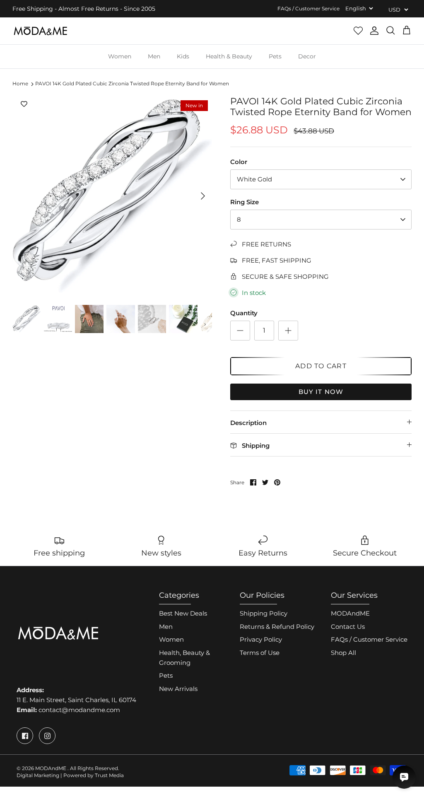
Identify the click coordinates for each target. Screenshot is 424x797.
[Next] (203, 196)
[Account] (374, 31)
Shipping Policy (263, 613)
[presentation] (17, 324)
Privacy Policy (261, 639)
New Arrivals (178, 689)
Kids (183, 56)
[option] (112, 196)
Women (119, 56)
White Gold (254, 179)
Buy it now (321, 392)
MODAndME (350, 613)
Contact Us (348, 626)
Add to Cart (321, 366)
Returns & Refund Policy (277, 626)
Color (238, 162)
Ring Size (244, 202)
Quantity (244, 313)
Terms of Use (259, 653)
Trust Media (109, 775)
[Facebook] (25, 735)
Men (154, 56)
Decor (307, 56)
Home (20, 84)
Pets (275, 56)
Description (248, 423)
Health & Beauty (229, 56)
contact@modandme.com (79, 710)
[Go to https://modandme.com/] (40, 31)
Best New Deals (183, 613)
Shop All (343, 653)
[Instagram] (47, 735)
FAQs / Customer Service (308, 8)
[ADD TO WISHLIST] (24, 104)
